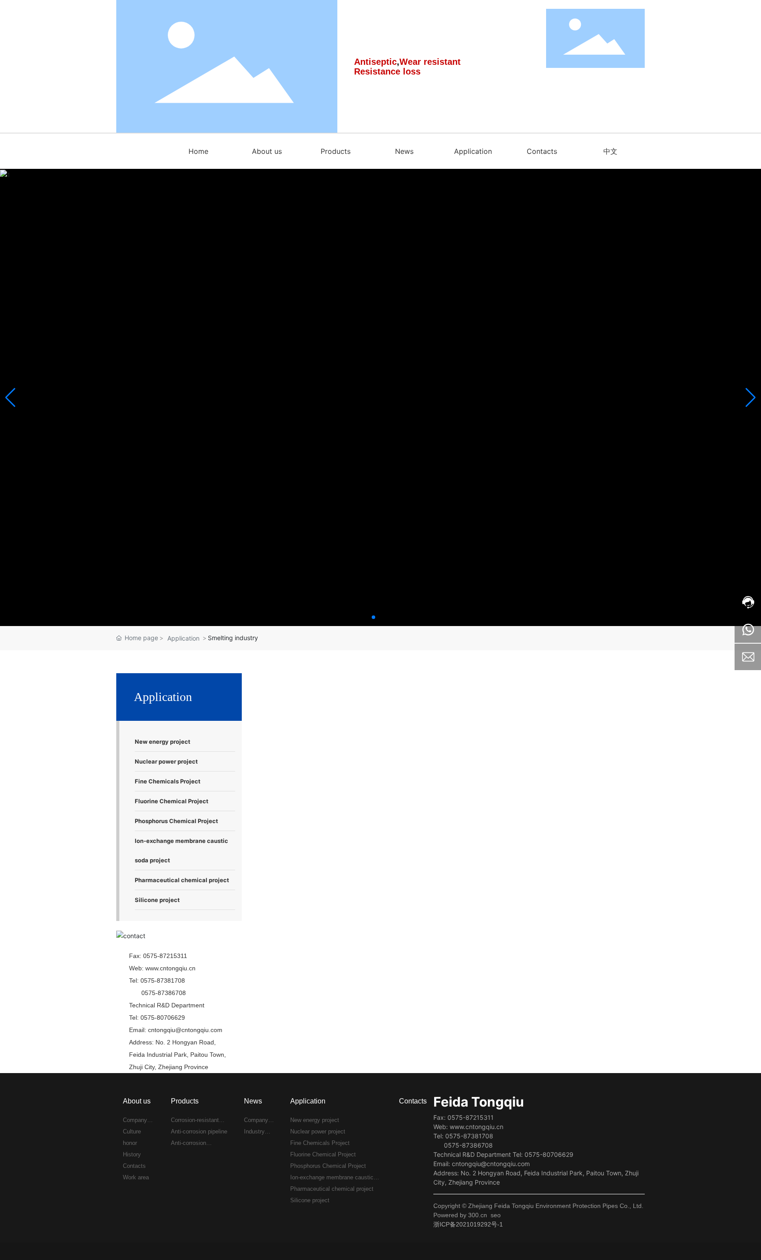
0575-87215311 (165, 955)
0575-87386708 (163, 992)
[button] (373, 617)
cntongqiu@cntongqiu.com (185, 1029)
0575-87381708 (162, 980)
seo (496, 1215)
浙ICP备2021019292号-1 (468, 1224)
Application (183, 638)
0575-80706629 (162, 1017)
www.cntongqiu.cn (170, 968)
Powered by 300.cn (460, 1215)
